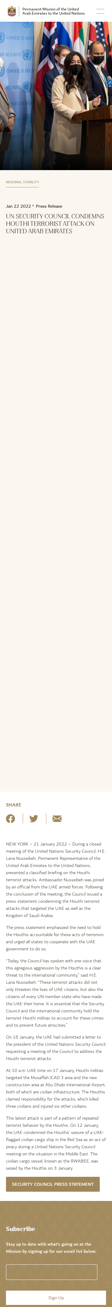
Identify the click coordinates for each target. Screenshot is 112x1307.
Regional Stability (22, 182)
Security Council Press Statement (53, 1184)
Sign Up (56, 1298)
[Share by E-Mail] (57, 821)
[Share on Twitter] (33, 821)
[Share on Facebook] (10, 821)
